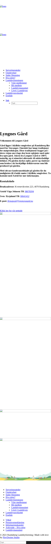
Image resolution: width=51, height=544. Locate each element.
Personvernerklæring (15, 522)
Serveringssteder (13, 70)
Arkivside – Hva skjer (15, 527)
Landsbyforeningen (14, 80)
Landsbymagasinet (19, 88)
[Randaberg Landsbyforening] (25, 33)
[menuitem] (28, 70)
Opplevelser (11, 73)
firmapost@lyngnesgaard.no (20, 201)
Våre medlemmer (19, 83)
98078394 (29, 191)
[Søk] (13, 542)
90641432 (24, 196)
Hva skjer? (10, 78)
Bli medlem (16, 85)
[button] (7, 100)
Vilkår (8, 520)
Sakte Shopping (13, 75)
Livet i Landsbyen (19, 90)
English (9, 95)
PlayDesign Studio (11, 537)
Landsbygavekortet (14, 93)
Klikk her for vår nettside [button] (11, 210)
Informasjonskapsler (15, 525)
